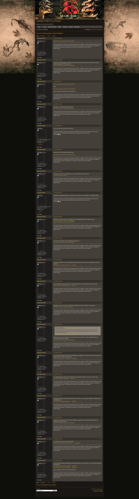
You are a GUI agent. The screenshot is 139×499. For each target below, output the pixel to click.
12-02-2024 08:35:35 (58, 460)
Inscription (71, 26)
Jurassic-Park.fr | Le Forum (48, 21)
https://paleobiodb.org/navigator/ (60, 175)
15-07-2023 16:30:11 (58, 417)
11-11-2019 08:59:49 (58, 149)
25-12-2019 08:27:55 (58, 171)
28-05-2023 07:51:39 (58, 374)
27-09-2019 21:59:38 (58, 104)
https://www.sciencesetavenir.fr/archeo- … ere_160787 (65, 285)
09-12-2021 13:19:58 (58, 238)
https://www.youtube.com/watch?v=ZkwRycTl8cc (64, 222)
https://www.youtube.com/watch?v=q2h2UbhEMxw (64, 339)
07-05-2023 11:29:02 (58, 352)
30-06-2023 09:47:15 (58, 395)
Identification (77, 26)
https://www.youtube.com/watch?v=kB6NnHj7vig (64, 108)
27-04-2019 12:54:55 (58, 59)
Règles (59, 26)
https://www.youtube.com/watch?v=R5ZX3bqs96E (64, 65)
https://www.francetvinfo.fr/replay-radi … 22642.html (64, 378)
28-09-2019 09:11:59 (58, 125)
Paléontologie (47, 33)
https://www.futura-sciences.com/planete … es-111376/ (65, 465)
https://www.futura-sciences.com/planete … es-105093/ (65, 358)
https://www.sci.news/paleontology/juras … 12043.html (65, 401)
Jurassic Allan (41, 125)
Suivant (53, 35)
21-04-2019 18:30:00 (58, 38)
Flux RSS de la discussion (97, 489)
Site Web (40, 144)
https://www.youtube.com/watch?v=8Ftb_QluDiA (64, 41)
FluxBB (101, 491)
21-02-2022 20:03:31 (58, 302)
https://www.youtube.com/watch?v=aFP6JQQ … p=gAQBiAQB (67, 443)
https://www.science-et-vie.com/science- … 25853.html (65, 467)
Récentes (94, 29)
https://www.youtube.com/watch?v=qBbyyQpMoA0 (64, 220)
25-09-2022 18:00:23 (58, 324)
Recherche (65, 26)
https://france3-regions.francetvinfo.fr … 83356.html (66, 334)
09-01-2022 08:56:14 (58, 259)
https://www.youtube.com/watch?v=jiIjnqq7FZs (63, 306)
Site (39, 26)
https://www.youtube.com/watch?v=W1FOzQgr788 (64, 88)
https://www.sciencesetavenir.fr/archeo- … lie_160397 (65, 265)
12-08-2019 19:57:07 (58, 81)
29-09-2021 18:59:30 (58, 216)
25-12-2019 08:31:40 (58, 192)
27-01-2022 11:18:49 (58, 281)
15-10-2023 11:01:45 (58, 438)
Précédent (42, 35)
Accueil (44, 26)
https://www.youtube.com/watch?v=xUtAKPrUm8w (64, 154)
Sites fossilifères (58, 33)
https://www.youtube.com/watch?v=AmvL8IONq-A (64, 422)
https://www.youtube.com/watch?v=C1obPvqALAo (64, 242)
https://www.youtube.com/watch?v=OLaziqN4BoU (64, 84)
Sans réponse (99, 29)
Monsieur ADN (41, 38)
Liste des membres (52, 26)
